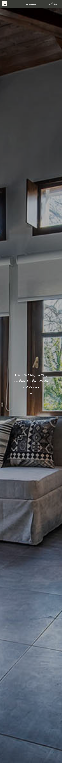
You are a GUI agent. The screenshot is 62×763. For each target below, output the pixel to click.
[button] (52, 4)
